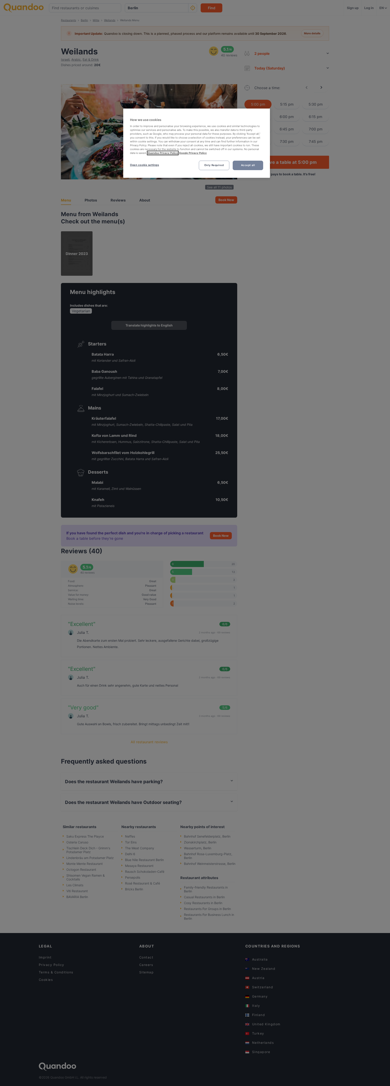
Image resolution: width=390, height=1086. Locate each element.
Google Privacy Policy (193, 153)
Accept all (248, 165)
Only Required (214, 165)
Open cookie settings (144, 165)
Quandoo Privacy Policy (163, 153)
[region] (196, 143)
